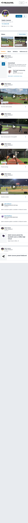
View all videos (22, 34)
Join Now (19, 16)
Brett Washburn (8, 215)
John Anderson (7, 203)
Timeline (3, 51)
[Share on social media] (24, 16)
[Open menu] (25, 106)
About (9, 51)
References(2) (23, 51)
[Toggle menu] (26, 2)
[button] (25, 106)
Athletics (15, 51)
